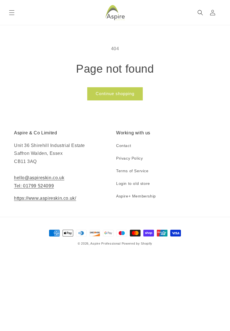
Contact (123, 145)
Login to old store (133, 183)
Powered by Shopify (137, 243)
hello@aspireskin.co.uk (39, 177)
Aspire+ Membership (136, 196)
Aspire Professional (105, 243)
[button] (12, 12)
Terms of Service (132, 171)
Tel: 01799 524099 (34, 185)
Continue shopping (115, 93)
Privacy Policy (129, 158)
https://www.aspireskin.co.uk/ (45, 198)
